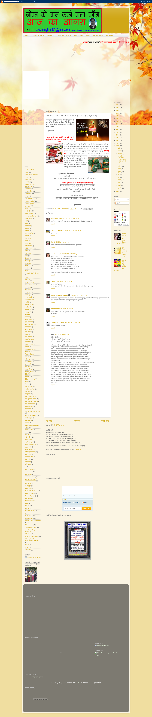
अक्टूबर (120, 153)
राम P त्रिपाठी (29, 344)
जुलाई (119, 172)
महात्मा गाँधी (28, 312)
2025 (118, 107)
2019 (118, 124)
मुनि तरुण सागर (29, 324)
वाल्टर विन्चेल (28, 369)
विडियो (27, 374)
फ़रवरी (119, 185)
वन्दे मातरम (28, 366)
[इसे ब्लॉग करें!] (86, 209)
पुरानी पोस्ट (105, 421)
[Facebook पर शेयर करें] (90, 209)
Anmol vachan (30, 477)
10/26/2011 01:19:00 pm (73, 230)
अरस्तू (27, 196)
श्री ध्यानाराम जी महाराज (31, 401)
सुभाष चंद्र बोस (29, 429)
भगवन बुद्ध (28, 294)
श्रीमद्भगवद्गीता (29, 406)
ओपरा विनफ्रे (28, 218)
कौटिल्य (27, 231)
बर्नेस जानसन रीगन (30, 284)
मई (119, 177)
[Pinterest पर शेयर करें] (92, 209)
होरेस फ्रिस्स (28, 464)
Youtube (28, 550)
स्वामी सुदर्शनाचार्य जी (30, 444)
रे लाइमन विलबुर (29, 354)
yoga (27, 547)
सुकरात (27, 423)
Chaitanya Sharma (57, 322)
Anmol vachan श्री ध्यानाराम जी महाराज (31, 480)
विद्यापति (27, 376)
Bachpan (28, 483)
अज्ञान (26, 177)
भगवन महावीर (28, 297)
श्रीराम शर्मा (28, 409)
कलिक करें (78, 449)
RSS (85, 502)
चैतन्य (26, 241)
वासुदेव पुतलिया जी (30, 371)
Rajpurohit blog (30, 511)
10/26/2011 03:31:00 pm (70, 254)
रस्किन (27, 334)
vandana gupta (56, 254)
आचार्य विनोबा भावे (30, 198)
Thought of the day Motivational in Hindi (31, 539)
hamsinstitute (29, 501)
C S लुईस (28, 486)
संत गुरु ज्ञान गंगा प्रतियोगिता (32, 411)
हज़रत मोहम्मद (29, 449)
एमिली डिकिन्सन (29, 213)
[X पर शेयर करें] (88, 209)
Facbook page (30, 496)
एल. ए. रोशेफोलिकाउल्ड (31, 216)
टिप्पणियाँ (118, 203)
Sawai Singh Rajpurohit (59, 295)
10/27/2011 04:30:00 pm (79, 295)
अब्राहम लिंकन (29, 191)
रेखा (52, 242)
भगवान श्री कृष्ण (29, 299)
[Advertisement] (70, 104)
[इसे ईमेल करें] (84, 209)
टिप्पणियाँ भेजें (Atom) (58, 425)
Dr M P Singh (29, 493)
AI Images (28, 474)
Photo (27, 508)
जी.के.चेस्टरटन (29, 248)
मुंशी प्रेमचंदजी (29, 322)
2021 (118, 118)
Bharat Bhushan (57, 218)
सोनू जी (27, 434)
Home (27, 35)
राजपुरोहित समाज (29, 339)
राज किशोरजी (28, 337)
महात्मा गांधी (28, 309)
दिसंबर (119, 148)
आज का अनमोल (29, 201)
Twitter (77, 502)
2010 (118, 191)
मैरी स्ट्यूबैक (28, 329)
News (27, 503)
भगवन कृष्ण (28, 292)
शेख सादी (27, 391)
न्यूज (26, 270)
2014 (118, 137)
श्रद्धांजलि (27, 394)
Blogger (91, 683)
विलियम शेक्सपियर (30, 379)
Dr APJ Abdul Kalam (31, 491)
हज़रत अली (28, 447)
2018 (118, 127)
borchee (78, 683)
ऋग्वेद (27, 208)
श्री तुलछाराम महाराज (30, 399)
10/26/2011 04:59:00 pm (65, 281)
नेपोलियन (27, 268)
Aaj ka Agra (29, 469)
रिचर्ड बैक (27, 352)
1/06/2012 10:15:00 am (62, 334)
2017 (118, 129)
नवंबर (119, 151)
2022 (118, 116)
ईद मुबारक (28, 206)
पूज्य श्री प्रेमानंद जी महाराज (32, 273)
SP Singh (28, 534)
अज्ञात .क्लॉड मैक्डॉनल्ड (31, 174)
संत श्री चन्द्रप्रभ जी (30, 415)
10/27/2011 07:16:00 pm (67, 309)
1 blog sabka (29, 169)
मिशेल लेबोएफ (28, 319)
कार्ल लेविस (28, 226)
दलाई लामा (28, 263)
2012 (118, 143)
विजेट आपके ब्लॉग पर (46, 677)
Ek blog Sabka (98, 35)
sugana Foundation (31, 536)
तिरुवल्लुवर (28, 261)
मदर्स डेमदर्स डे (29, 304)
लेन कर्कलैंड (28, 364)
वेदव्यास (27, 384)
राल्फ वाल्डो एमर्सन (30, 349)
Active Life (50, 35)
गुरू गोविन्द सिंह (29, 233)
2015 (118, 135)
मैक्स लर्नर (28, 327)
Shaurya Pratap (30, 527)
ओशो (26, 221)
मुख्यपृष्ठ (77, 421)
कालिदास (27, 228)
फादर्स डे (27, 279)
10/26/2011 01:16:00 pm (71, 218)
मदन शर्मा (53, 281)
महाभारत (27, 314)
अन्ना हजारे (28, 188)
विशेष (26, 381)
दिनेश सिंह (28, 265)
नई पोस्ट (49, 421)
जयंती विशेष (28, 243)
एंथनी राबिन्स (28, 211)
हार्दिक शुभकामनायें (30, 452)
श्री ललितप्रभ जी (30, 404)
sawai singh (29, 518)
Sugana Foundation (64, 35)
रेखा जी (27, 356)
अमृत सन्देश (28, 193)
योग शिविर (28, 332)
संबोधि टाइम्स (28, 418)
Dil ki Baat (28, 488)
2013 (118, 140)
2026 (118, 105)
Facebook (109, 35)
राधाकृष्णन (28, 342)
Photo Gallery (78, 35)
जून (119, 174)
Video (88, 35)
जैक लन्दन (28, 253)
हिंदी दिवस (28, 454)
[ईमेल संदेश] (80, 208)
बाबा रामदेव (28, 287)
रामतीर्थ (27, 347)
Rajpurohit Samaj (38, 35)
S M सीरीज (28, 515)
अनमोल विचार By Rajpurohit (30, 185)
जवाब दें (53, 224)
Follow (64, 499)
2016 (118, 132)
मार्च (119, 182)
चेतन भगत (28, 238)
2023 (118, 113)
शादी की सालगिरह (29, 389)
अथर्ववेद (27, 182)
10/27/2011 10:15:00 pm (73, 322)
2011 (118, 146)
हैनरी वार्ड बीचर (29, 457)
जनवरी (120, 188)
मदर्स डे (27, 302)
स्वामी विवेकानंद (29, 442)
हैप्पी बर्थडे (27, 459)
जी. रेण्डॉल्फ (28, 246)
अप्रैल (119, 180)
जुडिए (26, 251)
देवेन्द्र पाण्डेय (55, 309)
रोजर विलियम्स (29, 361)
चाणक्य (27, 236)
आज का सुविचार (29, 203)
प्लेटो (26, 277)
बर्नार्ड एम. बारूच (29, 282)
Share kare (29, 525)
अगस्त (119, 169)
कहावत (27, 223)
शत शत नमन (28, 386)
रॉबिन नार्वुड (28, 359)
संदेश (117, 199)
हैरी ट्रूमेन (28, 462)
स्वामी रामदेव (28, 439)
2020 (118, 121)
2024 (118, 110)
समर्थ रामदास (28, 420)
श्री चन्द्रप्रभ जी (29, 396)
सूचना (26, 432)
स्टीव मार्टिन (28, 437)
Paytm (27, 506)
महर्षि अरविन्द (28, 307)
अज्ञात (26, 172)
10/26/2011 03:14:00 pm (62, 242)
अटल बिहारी (28, 179)
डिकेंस (27, 258)
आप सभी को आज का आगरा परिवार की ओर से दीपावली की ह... (121, 159)
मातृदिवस (27, 317)
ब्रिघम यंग (28, 289)
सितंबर (119, 166)
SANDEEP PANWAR (58, 230)
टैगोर (26, 256)
